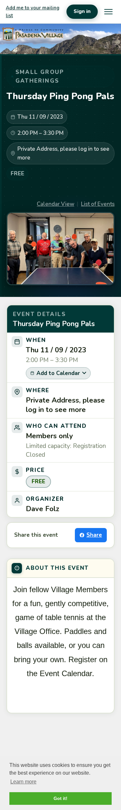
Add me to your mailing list (32, 12)
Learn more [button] (23, 781)
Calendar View (55, 204)
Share (94, 535)
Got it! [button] (60, 798)
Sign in (82, 11)
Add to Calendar (58, 373)
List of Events (98, 204)
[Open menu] (108, 12)
